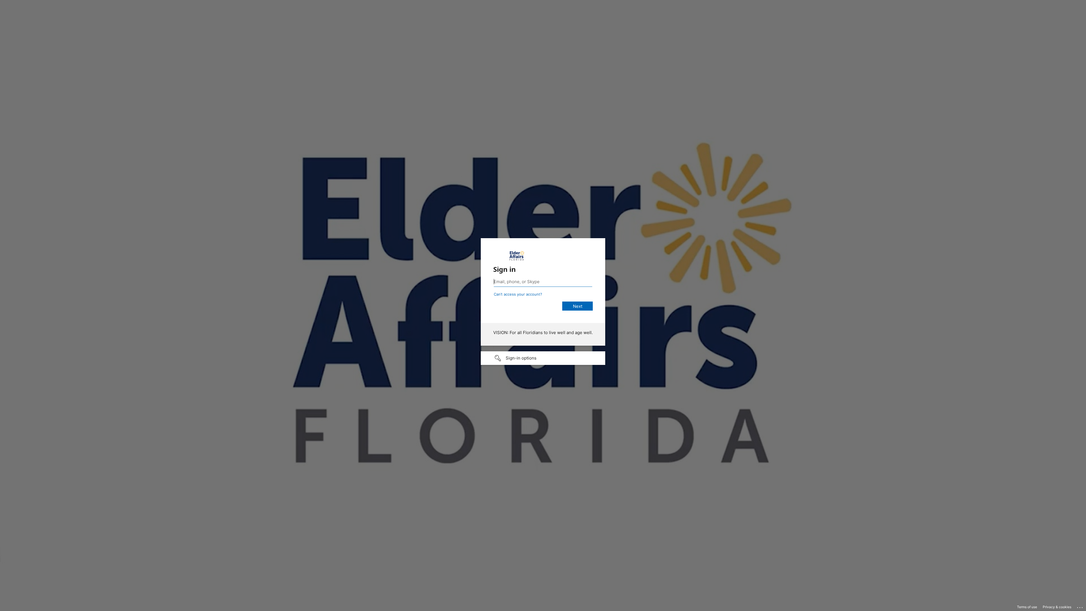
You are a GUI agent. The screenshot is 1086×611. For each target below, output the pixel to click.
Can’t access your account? (518, 294)
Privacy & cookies (1057, 607)
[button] (543, 358)
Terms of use (1027, 607)
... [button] (1080, 606)
